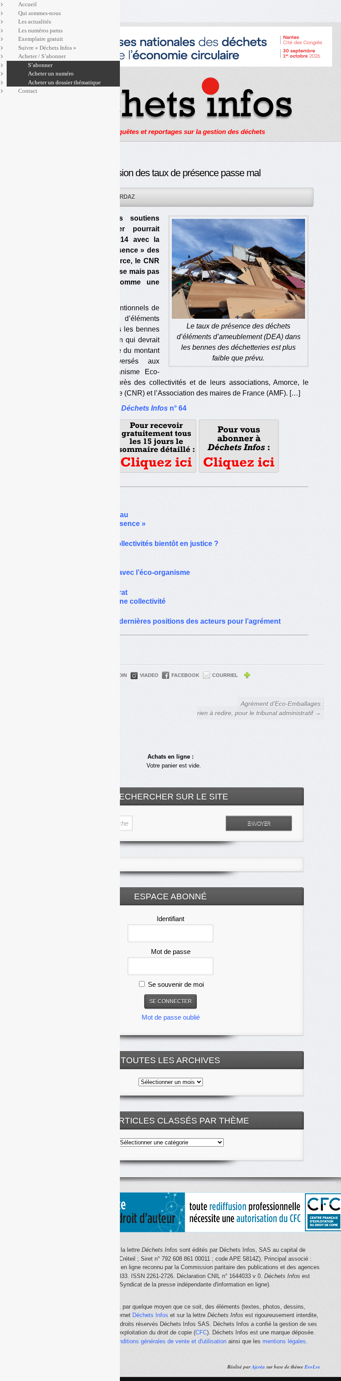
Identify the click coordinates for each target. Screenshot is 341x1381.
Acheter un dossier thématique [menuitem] (64, 82)
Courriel (225, 675)
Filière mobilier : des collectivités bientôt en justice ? (131, 543)
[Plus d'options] (246, 676)
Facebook (185, 675)
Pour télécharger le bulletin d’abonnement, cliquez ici (239, 446)
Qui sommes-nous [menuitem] (39, 13)
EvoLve (312, 1366)
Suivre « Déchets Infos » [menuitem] (47, 47)
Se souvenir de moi (175, 984)
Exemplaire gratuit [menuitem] (40, 39)
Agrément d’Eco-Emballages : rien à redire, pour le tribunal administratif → (260, 708)
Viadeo (149, 675)
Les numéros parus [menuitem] (40, 30)
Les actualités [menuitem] (34, 21)
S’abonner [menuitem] (40, 65)
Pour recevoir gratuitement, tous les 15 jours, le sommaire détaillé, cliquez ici (156, 446)
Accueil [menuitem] (27, 4)
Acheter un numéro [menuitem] (51, 73)
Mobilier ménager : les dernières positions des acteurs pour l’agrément (162, 621)
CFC (201, 1332)
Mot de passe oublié (171, 1017)
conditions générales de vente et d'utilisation (169, 1341)
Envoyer (258, 823)
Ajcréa (258, 1366)
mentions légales (284, 1341)
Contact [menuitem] (27, 90)
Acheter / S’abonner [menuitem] (42, 56)
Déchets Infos (150, 1315)
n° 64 (153, 408)
